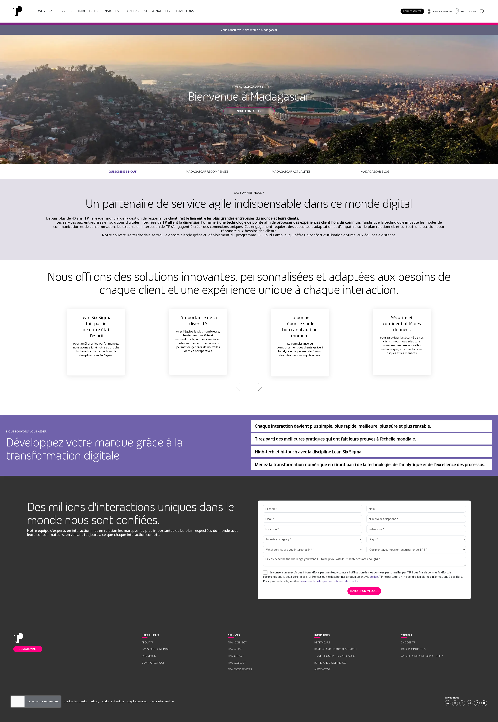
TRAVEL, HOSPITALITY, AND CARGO (334, 655)
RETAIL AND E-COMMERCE (330, 662)
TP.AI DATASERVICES (240, 669)
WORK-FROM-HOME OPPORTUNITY (422, 655)
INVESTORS (185, 11)
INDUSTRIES (87, 11)
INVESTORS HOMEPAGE (155, 649)
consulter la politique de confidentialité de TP (329, 581)
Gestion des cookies (76, 701)
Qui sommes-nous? (123, 171)
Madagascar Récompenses (207, 171)
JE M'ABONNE (27, 648)
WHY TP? (45, 11)
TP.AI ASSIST (235, 649)
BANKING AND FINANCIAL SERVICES (335, 649)
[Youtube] (484, 703)
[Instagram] (470, 703)
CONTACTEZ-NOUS (153, 662)
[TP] (18, 638)
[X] (455, 703)
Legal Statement (137, 701)
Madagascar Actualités (291, 171)
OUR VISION (149, 655)
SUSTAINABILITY (157, 11)
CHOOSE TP (408, 642)
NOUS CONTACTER (412, 11)
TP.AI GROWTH (236, 655)
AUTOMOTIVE (322, 669)
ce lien (374, 576)
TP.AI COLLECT (237, 662)
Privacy (95, 701)
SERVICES (65, 11)
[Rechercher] (482, 11)
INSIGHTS (111, 11)
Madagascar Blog (374, 171)
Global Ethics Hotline (162, 701)
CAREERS (131, 11)
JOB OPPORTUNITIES (413, 649)
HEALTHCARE (322, 642)
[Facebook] (462, 703)
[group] (249, 387)
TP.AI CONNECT (237, 642)
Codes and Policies (113, 701)
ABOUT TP (147, 642)
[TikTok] (477, 703)
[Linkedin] (448, 703)
